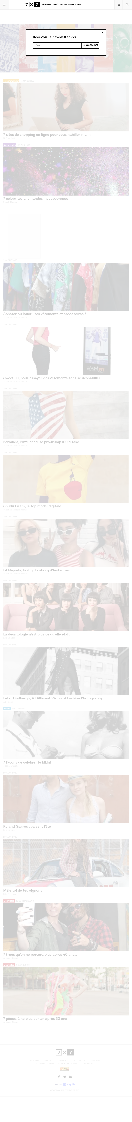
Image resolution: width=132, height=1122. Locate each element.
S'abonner (92, 45)
